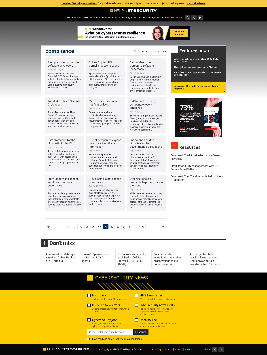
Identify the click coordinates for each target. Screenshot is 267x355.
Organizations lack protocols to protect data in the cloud (146, 182)
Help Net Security (133, 349)
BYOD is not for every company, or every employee (143, 104)
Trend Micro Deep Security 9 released (64, 102)
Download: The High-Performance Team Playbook (196, 87)
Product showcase (111, 17)
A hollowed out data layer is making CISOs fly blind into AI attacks (60, 257)
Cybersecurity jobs (104, 320)
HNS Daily (99, 295)
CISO (85, 17)
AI (91, 17)
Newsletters (176, 17)
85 (130, 227)
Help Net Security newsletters (79, 3)
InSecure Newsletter (106, 305)
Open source (148, 320)
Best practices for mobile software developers (63, 64)
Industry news (129, 17)
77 (81, 227)
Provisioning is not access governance (105, 180)
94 (143, 227)
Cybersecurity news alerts (157, 305)
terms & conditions (131, 339)
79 (93, 227)
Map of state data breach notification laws (104, 102)
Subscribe (140, 332)
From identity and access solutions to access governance (63, 182)
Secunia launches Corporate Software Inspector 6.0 (142, 66)
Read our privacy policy (162, 349)
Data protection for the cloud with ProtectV (61, 141)
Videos (97, 17)
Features (76, 17)
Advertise (189, 349)
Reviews (142, 17)
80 (99, 227)
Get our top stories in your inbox (152, 51)
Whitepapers (154, 17)
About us (178, 349)
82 (112, 227)
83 (118, 227)
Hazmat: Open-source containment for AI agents (195, 67)
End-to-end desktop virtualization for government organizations (146, 143)
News (67, 17)
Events (165, 17)
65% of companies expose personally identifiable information (105, 143)
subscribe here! (196, 3)
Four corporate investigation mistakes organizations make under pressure (168, 259)
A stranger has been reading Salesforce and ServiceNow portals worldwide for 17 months (205, 259)
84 (124, 227)
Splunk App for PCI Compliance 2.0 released (104, 64)
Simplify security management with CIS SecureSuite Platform (195, 167)
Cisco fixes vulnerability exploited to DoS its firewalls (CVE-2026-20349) (132, 259)
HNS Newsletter (151, 295)
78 (87, 227)
